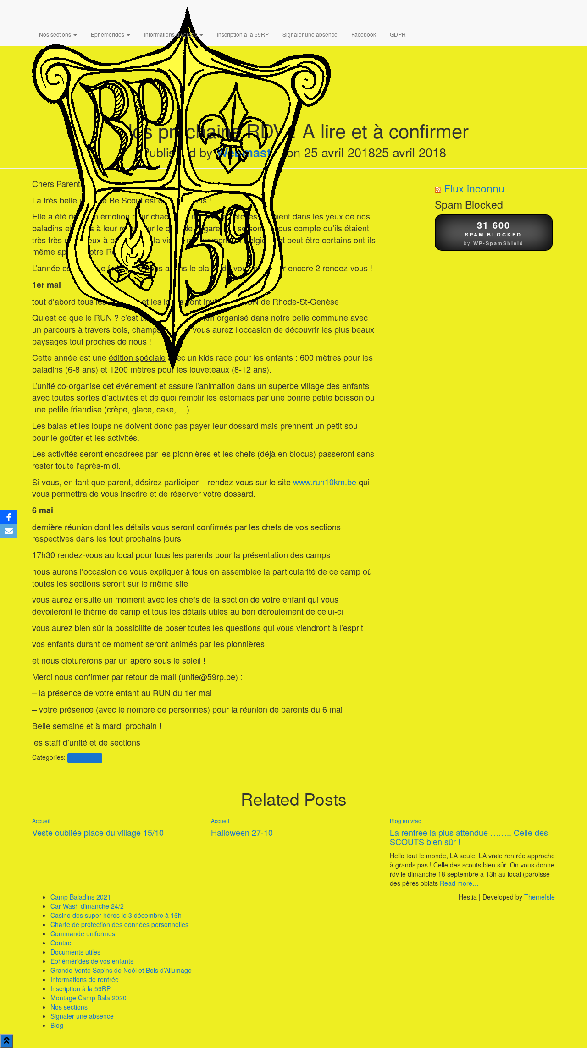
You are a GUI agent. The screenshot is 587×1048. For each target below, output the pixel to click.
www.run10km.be (324, 482)
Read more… (458, 883)
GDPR (398, 34)
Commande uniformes (82, 933)
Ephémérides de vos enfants (91, 961)
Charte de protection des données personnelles (119, 924)
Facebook (363, 34)
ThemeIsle (539, 896)
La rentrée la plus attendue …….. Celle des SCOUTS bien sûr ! (469, 836)
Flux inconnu (474, 188)
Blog (56, 1025)
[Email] (8, 531)
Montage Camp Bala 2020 (88, 997)
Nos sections (55, 34)
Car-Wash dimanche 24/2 (87, 906)
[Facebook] (8, 517)
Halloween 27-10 (242, 832)
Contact (61, 942)
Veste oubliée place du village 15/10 (98, 832)
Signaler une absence (310, 34)
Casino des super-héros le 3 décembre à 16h (116, 915)
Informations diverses (171, 34)
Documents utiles (75, 951)
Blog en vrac (84, 757)
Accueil (41, 820)
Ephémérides (108, 34)
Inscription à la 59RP (243, 34)
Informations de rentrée (84, 979)
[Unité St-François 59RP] (181, 11)
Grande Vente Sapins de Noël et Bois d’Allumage (121, 970)
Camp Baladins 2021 (80, 896)
